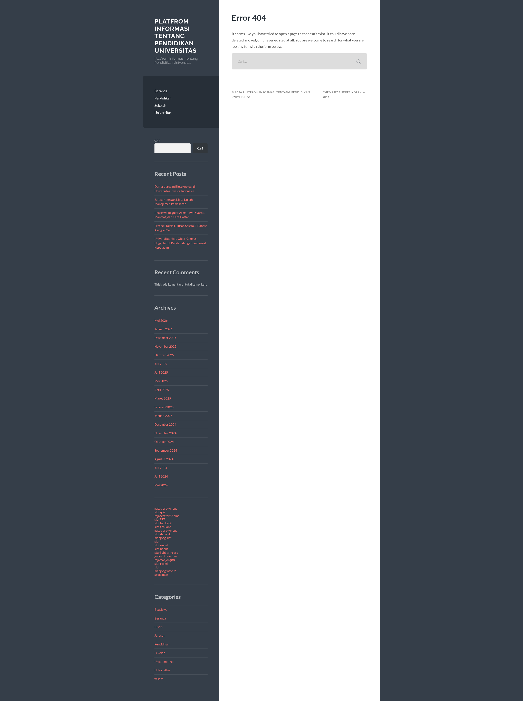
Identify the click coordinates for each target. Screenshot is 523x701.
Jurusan (159, 635)
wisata (158, 679)
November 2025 (165, 346)
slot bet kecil (163, 523)
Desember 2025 (165, 337)
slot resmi (161, 545)
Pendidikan (162, 98)
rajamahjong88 (164, 560)
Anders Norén (350, 92)
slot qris (159, 512)
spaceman (161, 574)
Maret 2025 (162, 398)
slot (157, 541)
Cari (158, 140)
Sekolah (160, 105)
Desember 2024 (165, 424)
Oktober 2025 (164, 355)
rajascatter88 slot (166, 516)
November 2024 (165, 433)
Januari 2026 (163, 329)
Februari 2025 (164, 407)
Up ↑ (326, 96)
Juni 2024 (161, 476)
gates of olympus (165, 508)
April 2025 (161, 390)
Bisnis (158, 627)
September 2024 (165, 450)
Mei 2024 (161, 485)
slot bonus (161, 549)
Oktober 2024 (164, 441)
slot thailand (162, 527)
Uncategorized (164, 661)
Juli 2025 (160, 364)
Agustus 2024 (163, 459)
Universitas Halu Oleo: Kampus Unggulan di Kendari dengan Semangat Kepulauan (180, 243)
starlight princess (166, 552)
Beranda (161, 91)
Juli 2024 (160, 468)
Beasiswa (160, 609)
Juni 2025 (161, 372)
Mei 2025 (161, 381)
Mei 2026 (161, 320)
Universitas (162, 113)
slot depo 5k (162, 534)
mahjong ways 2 (165, 571)
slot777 (159, 519)
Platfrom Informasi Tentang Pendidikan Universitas (175, 36)
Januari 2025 (163, 415)
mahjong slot (163, 538)
